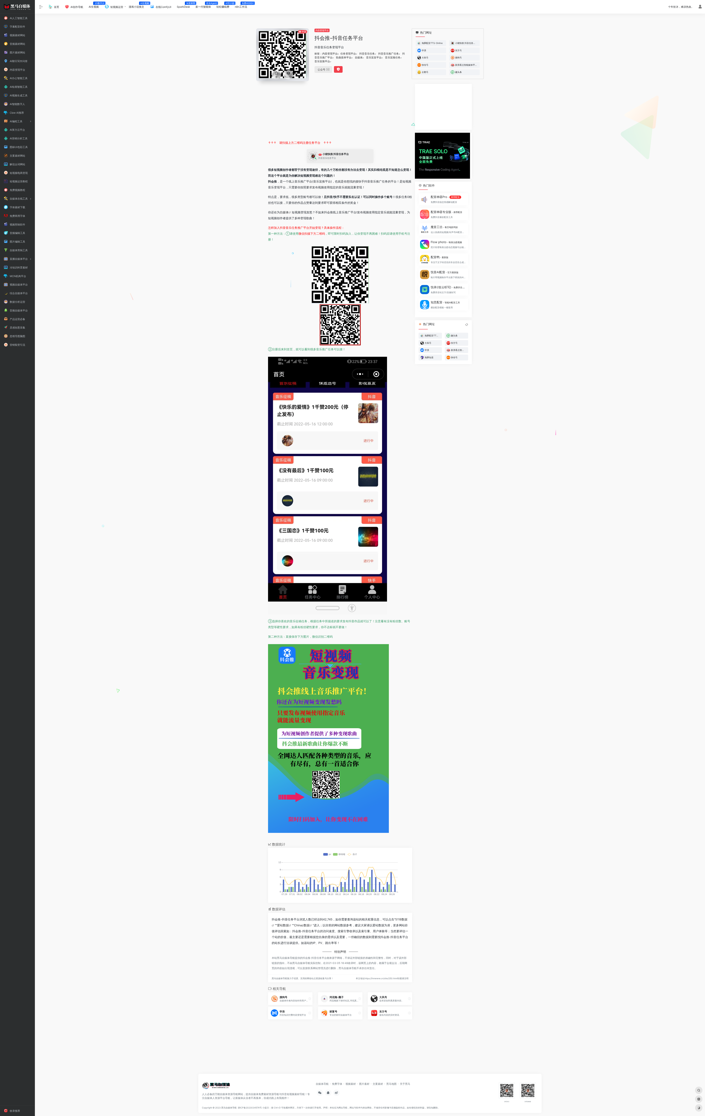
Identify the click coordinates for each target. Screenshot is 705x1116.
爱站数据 (283, 925)
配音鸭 (439, 257)
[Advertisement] (340, 109)
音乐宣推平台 (322, 61)
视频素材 (351, 1083)
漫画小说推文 (138, 5)
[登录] (700, 7)
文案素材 (378, 1083)
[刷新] (466, 324)
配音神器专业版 (446, 212)
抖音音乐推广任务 (388, 53)
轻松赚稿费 (224, 5)
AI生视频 (95, 5)
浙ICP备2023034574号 (250, 1107)
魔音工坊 (444, 227)
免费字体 (337, 1083)
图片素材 (364, 1083)
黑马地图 (391, 1083)
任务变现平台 (348, 53)
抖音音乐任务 (367, 53)
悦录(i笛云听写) (448, 287)
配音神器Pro (445, 197)
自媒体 (359, 57)
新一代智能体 (205, 5)
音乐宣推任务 (392, 57)
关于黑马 (405, 1083)
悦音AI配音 (444, 272)
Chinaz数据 (302, 925)
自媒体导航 (322, 1083)
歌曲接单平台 (343, 57)
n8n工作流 (242, 5)
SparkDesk (185, 5)
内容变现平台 (322, 30)
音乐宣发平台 (374, 57)
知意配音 (445, 302)
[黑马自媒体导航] (216, 1086)
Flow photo (446, 242)
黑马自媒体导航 (229, 1107)
